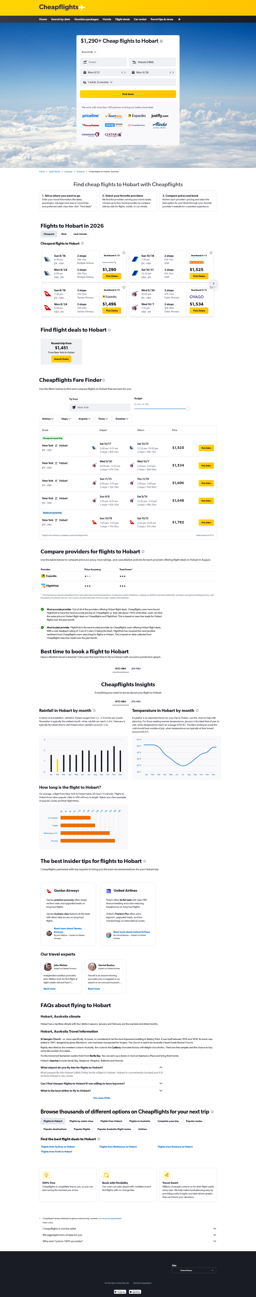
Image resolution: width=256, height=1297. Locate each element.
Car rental (140, 19)
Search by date (60, 19)
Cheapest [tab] (49, 234)
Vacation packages (86, 19)
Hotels (107, 19)
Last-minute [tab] (80, 234)
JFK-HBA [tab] (136, 668)
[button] (102, 72)
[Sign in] (179, 19)
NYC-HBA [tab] (120, 668)
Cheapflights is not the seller (59, 1228)
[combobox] (89, 51)
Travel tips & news (161, 19)
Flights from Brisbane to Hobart (175, 1146)
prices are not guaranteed (110, 1218)
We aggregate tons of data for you (62, 1235)
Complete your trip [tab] (168, 1121)
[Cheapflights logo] (58, 7)
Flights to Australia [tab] (139, 1121)
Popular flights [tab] (82, 1129)
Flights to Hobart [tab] (53, 1121)
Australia (68, 171)
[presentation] (161, 41)
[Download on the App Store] (135, 1292)
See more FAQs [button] (101, 1098)
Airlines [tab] (142, 1129)
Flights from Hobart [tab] (111, 1121)
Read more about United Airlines (131, 932)
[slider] (188, 409)
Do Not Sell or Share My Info (117, 1283)
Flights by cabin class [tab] (81, 1121)
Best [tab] (63, 234)
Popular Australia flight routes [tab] (114, 1129)
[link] (61, 359)
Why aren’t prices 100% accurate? (63, 1241)
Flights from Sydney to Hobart (58, 1146)
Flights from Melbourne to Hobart (118, 1146)
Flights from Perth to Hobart (56, 1151)
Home (43, 19)
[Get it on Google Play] (120, 1292)
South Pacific (54, 171)
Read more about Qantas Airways (68, 930)
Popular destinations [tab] (55, 1129)
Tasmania (80, 171)
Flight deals (122, 19)
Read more (50, 988)
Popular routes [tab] (194, 1121)
